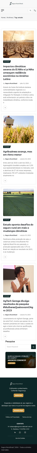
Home (3, 17)
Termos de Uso (26, 417)
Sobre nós (18, 395)
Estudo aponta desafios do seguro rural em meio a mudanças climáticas (18, 227)
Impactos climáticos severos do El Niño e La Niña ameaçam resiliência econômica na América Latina (18, 73)
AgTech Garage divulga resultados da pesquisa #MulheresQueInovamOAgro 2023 (18, 305)
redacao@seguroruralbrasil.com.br (20, 426)
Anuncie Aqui (18, 410)
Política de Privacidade (12, 417)
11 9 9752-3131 (24, 429)
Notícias (6, 220)
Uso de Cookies (20, 438)
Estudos (6, 61)
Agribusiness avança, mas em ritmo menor (17, 153)
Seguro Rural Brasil (11, 83)
